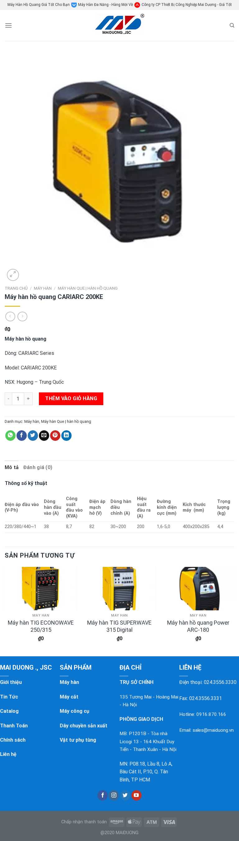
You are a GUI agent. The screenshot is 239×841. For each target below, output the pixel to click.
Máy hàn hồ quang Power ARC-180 (198, 626)
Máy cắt (69, 697)
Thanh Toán (14, 726)
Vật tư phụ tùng (78, 740)
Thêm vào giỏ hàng (71, 398)
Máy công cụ (74, 711)
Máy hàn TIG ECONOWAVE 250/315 (41, 626)
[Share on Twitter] (33, 435)
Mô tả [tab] (12, 467)
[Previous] (5, 609)
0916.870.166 (211, 714)
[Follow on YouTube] (136, 795)
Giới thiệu (11, 682)
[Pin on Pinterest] (55, 435)
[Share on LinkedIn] (66, 435)
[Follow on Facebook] (102, 795)
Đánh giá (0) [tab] (38, 467)
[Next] (234, 609)
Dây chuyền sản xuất (83, 726)
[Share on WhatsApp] (10, 435)
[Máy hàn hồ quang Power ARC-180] (198, 588)
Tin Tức (9, 697)
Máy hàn (43, 288)
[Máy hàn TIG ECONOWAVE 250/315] (41, 588)
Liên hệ (8, 754)
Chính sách (13, 740)
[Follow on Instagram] (114, 795)
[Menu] (8, 25)
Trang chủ (16, 288)
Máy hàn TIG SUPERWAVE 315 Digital (119, 626)
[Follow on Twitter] (125, 795)
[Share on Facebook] (21, 435)
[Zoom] (13, 275)
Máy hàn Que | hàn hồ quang (88, 288)
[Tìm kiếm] (232, 25)
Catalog (9, 711)
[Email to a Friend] (44, 435)
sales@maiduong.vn (213, 730)
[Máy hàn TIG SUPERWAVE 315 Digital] (119, 588)
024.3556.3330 (220, 682)
